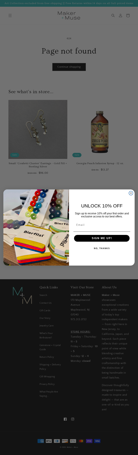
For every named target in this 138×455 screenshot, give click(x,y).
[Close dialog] (131, 193)
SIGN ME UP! (102, 238)
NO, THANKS (102, 248)
